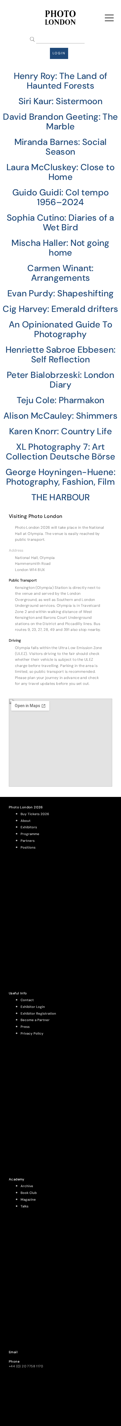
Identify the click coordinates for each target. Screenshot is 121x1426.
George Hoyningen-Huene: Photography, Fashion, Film (60, 476)
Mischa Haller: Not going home (60, 247)
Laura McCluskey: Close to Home (60, 172)
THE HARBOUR (60, 497)
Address (16, 550)
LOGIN (59, 53)
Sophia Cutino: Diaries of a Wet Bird (60, 222)
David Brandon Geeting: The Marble (60, 121)
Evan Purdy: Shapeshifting (60, 293)
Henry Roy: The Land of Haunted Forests (60, 80)
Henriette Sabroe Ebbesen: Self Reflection (61, 354)
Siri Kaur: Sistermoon (60, 101)
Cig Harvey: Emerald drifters (60, 309)
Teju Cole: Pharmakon (61, 400)
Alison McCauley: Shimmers (60, 415)
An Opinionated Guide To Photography (60, 329)
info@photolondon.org (27, 1357)
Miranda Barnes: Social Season (60, 146)
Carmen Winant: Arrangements (60, 272)
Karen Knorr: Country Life (60, 431)
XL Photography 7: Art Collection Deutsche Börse (60, 451)
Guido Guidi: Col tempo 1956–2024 (60, 197)
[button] (60, 550)
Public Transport (23, 580)
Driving (15, 640)
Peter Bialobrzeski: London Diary (60, 379)
